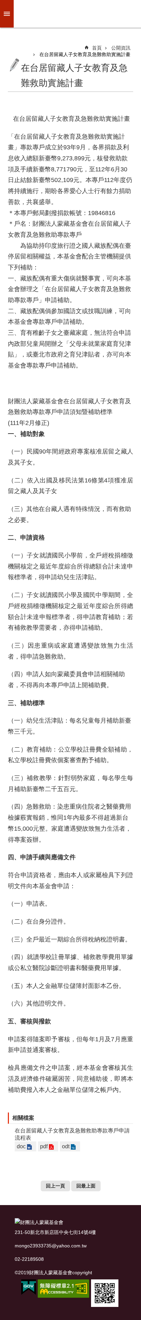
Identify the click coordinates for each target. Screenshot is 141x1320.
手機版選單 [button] (7, 14)
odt (65, 1146)
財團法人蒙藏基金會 (76, 14)
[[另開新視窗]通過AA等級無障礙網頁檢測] (63, 1288)
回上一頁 (55, 1186)
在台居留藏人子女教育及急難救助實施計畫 (84, 54)
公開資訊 (120, 48)
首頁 (97, 48)
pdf (44, 1146)
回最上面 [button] (85, 1186)
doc (21, 1146)
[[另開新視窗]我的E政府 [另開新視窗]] (28, 1287)
